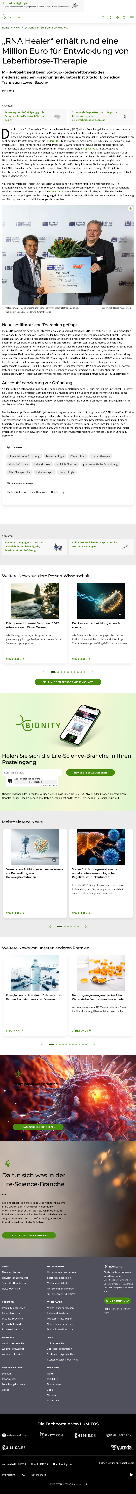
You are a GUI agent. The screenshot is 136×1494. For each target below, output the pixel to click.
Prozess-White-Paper (59, 1318)
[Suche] (103, 18)
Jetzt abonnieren (117, 1300)
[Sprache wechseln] (117, 18)
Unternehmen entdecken (61, 1272)
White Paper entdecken (60, 1308)
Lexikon (6, 1373)
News (50, 1373)
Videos (5, 1389)
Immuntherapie (57, 191)
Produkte (52, 1378)
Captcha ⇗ (50, 785)
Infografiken (9, 1378)
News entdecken (11, 1272)
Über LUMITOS (39, 1464)
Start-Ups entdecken (59, 1277)
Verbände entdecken (58, 1283)
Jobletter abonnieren (59, 1348)
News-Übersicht (11, 1288)
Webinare (52, 1395)
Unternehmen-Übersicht (61, 1294)
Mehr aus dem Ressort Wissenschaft (68, 682)
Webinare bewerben (13, 1348)
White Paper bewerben (60, 1324)
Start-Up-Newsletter (14, 1283)
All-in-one (53, 1400)
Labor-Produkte (11, 1313)
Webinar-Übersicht (13, 1354)
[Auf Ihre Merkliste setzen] (124, 18)
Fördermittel (53, 140)
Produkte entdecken (13, 1308)
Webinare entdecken (13, 1343)
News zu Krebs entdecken (38, 1126)
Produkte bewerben (13, 1324)
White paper (54, 1384)
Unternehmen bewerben (61, 1288)
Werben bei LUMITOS (14, 1464)
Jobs (50, 1389)
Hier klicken (35, 781)
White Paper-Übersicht (60, 1329)
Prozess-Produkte (12, 1318)
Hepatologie (90, 148)
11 (86, 1044)
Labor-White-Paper (58, 1313)
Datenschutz (38, 1474)
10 (84, 672)
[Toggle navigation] (132, 18)
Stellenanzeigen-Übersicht (62, 1359)
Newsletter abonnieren (90, 772)
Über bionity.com (62, 1464)
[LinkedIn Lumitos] (131, 1474)
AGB (23, 1474)
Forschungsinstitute (13, 1384)
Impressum (8, 1474)
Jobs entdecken (56, 1343)
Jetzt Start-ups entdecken (29, 1235)
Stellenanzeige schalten (61, 1354)
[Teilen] (110, 18)
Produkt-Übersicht (12, 1329)
